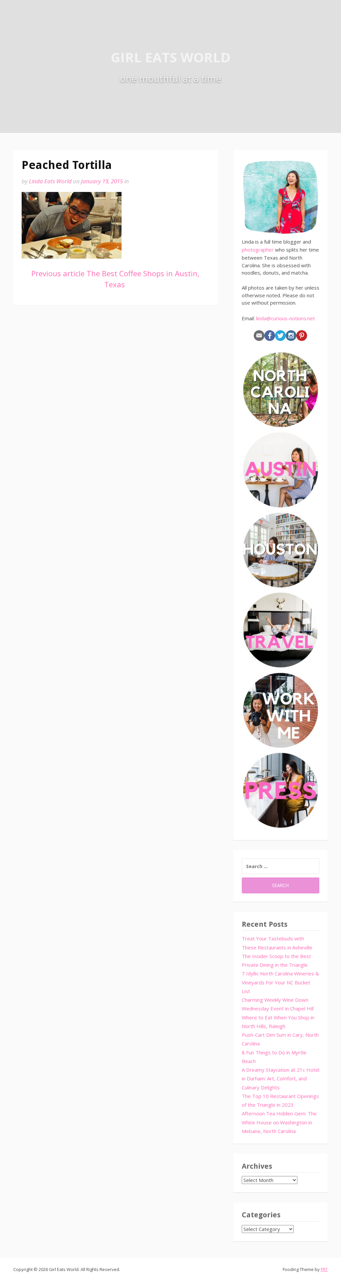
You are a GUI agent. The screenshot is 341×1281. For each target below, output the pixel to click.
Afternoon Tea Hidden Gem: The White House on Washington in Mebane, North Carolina (279, 1122)
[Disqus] (115, 409)
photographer (258, 249)
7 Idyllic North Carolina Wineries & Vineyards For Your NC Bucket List (280, 982)
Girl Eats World (170, 57)
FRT (324, 1269)
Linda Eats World (50, 181)
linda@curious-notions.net (285, 318)
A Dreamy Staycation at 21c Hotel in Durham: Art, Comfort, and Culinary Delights (280, 1078)
